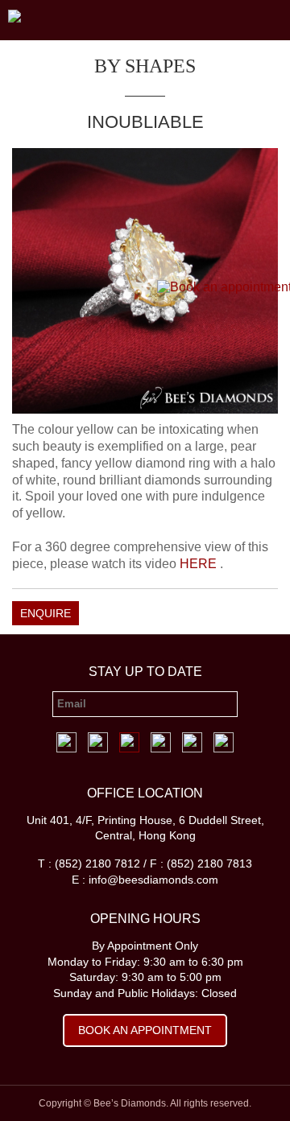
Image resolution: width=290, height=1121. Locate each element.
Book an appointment (145, 1030)
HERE (200, 564)
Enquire (45, 613)
